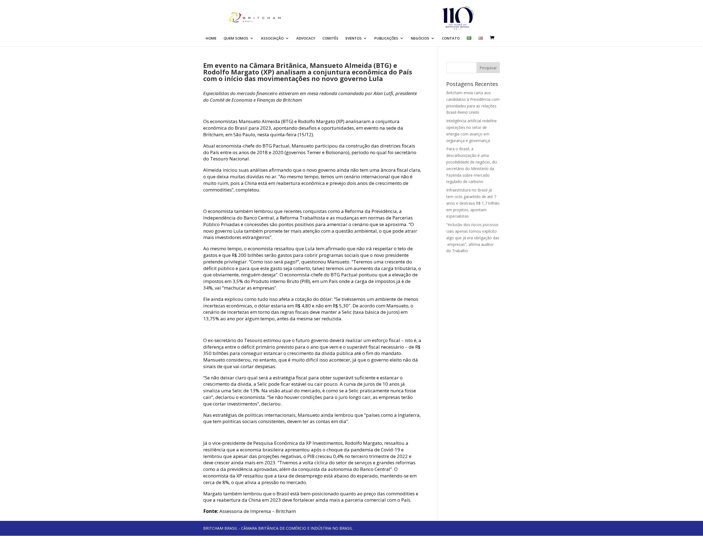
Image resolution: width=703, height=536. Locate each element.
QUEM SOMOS (236, 38)
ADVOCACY (305, 38)
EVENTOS (353, 38)
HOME (211, 38)
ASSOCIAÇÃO (272, 38)
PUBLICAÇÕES (386, 38)
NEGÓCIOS (420, 38)
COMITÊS (330, 38)
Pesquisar (488, 67)
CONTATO (451, 38)
